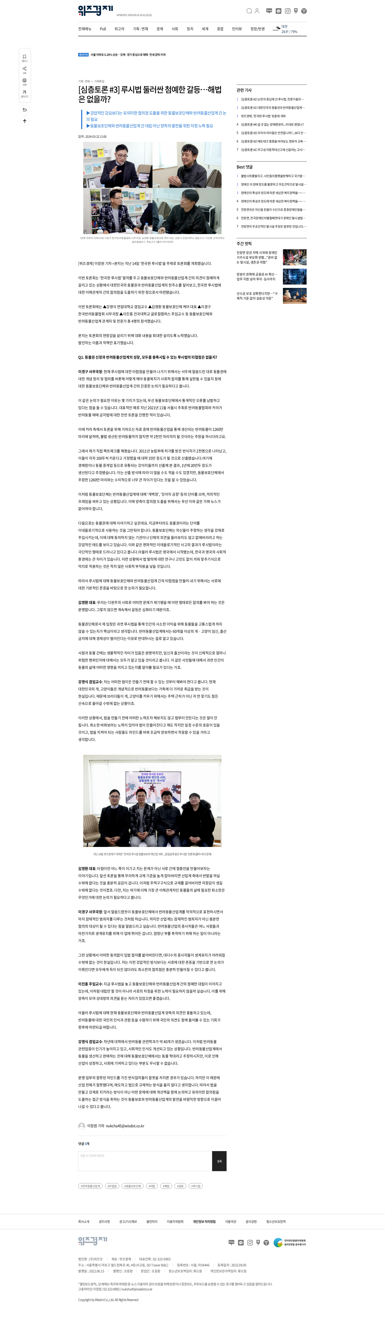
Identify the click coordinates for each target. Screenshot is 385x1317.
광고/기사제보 (128, 1221)
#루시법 (195, 1186)
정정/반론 (257, 28)
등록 (219, 1161)
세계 (205, 28)
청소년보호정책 (276, 1221)
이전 (24, 110)
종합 (220, 28)
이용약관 (230, 1221)
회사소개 (83, 1221)
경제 (159, 28)
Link (24, 72)
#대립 (152, 1186)
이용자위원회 (175, 1221)
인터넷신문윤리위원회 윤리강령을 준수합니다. (290, 1242)
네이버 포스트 (296, 11)
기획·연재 (140, 28)
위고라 (119, 28)
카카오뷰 (278, 11)
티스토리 (304, 11)
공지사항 (104, 1221)
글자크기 (24, 96)
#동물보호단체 (132, 1186)
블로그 (269, 11)
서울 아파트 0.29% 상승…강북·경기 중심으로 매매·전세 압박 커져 (122, 55)
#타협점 (112, 1186)
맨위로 (24, 121)
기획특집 (99, 81)
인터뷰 (237, 28)
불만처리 (151, 1221)
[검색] (251, 11)
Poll (103, 28)
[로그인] (259, 11)
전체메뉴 (84, 28)
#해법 (166, 1186)
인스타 (288, 11)
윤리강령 (251, 1221)
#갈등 (180, 1186)
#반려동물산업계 (90, 1186)
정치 (190, 28)
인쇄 (24, 84)
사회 (175, 28)
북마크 (24, 61)
